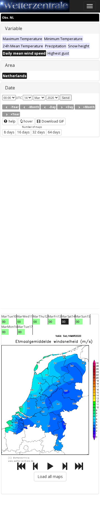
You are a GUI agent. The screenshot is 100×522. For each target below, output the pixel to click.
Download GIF (52, 121)
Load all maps (50, 476)
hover (28, 121)
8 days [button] (9, 132)
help (12, 121)
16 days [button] (23, 132)
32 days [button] (38, 132)
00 (4, 321)
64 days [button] (54, 132)
